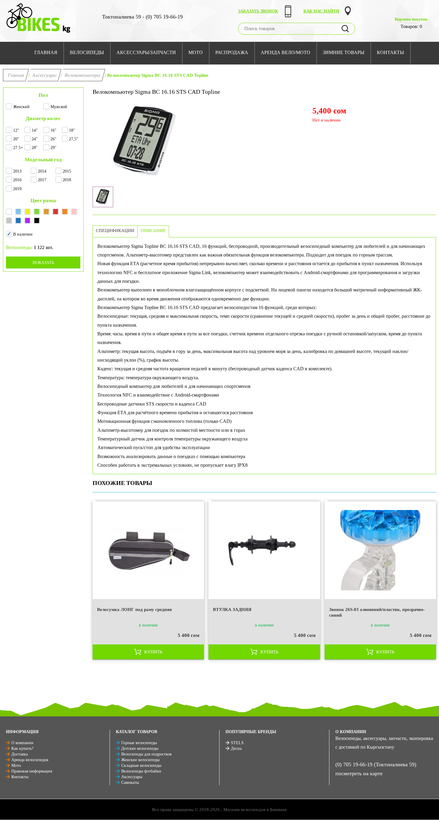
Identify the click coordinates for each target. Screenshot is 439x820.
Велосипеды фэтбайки (141, 771)
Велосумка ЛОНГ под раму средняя (134, 609)
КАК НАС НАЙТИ (321, 11)
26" (53, 139)
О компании (22, 743)
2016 (17, 180)
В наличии (23, 234)
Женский (21, 107)
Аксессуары (44, 75)
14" (35, 130)
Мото (16, 765)
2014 (42, 171)
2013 (17, 171)
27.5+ (18, 147)
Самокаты (130, 782)
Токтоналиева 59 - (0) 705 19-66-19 (142, 17)
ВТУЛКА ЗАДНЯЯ (232, 609)
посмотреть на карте (359, 773)
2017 (42, 180)
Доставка (19, 754)
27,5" (73, 139)
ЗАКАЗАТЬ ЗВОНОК (258, 11)
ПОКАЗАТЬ (43, 262)
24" (35, 139)
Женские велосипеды (140, 760)
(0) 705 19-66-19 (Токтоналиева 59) (375, 764)
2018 (67, 180)
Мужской (58, 107)
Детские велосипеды (139, 748)
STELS (237, 743)
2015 (67, 171)
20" (16, 139)
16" (53, 130)
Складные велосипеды (141, 765)
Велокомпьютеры (82, 75)
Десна (236, 748)
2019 (17, 189)
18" (72, 130)
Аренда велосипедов (29, 760)
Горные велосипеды (139, 743)
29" (53, 147)
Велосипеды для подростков (146, 754)
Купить (153, 651)
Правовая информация (31, 771)
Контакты (19, 777)
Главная (16, 75)
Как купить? (22, 748)
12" (16, 130)
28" (35, 147)
